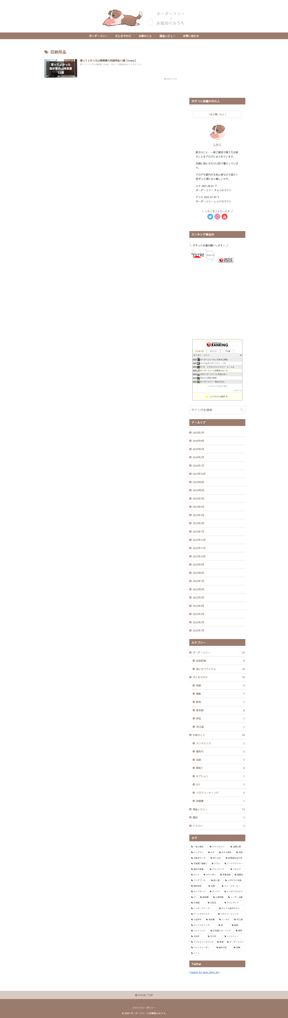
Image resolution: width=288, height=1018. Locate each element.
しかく (217, 145)
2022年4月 (198, 606)
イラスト (219, 825)
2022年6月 (198, 589)
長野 (220, 685)
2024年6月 (198, 449)
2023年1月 (198, 531)
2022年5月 (198, 597)
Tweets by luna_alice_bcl (204, 972)
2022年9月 (198, 564)
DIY (220, 784)
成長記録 (220, 660)
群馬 (220, 702)
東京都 (220, 710)
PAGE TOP (145, 995)
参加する (238, 390)
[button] (242, 410)
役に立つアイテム (220, 669)
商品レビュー (219, 809)
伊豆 (220, 718)
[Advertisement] (217, 69)
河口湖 (220, 726)
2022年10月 (199, 556)
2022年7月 (198, 581)
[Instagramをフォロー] (217, 217)
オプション (220, 776)
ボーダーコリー (219, 652)
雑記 (219, 817)
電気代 (220, 751)
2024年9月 (198, 440)
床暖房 (220, 801)
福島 (220, 693)
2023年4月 (198, 506)
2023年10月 (199, 473)
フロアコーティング (220, 792)
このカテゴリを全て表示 (217, 386)
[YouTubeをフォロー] (225, 217)
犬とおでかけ (219, 677)
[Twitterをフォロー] (210, 217)
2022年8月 (198, 573)
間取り (220, 768)
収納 (220, 759)
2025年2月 (198, 432)
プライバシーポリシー (144, 1007)
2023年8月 (198, 482)
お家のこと (219, 735)
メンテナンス (220, 743)
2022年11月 (199, 548)
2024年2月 (198, 457)
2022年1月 (198, 630)
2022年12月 (199, 540)
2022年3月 (198, 614)
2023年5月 (198, 498)
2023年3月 (198, 515)
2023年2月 (198, 523)
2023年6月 (198, 490)
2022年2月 (198, 622)
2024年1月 (198, 465)
